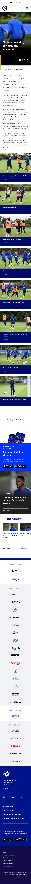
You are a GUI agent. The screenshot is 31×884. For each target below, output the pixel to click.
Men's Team (6, 55)
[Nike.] (12, 2)
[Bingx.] (19, 2)
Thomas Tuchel (19, 69)
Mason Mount (8, 69)
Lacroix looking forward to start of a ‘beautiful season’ (10, 535)
